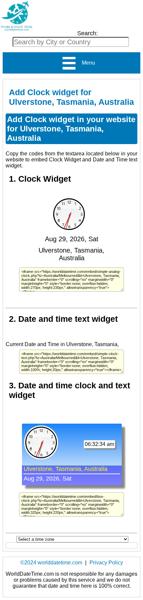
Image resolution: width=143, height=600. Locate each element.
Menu (85, 63)
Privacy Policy (106, 562)
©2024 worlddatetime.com (51, 562)
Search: (87, 33)
